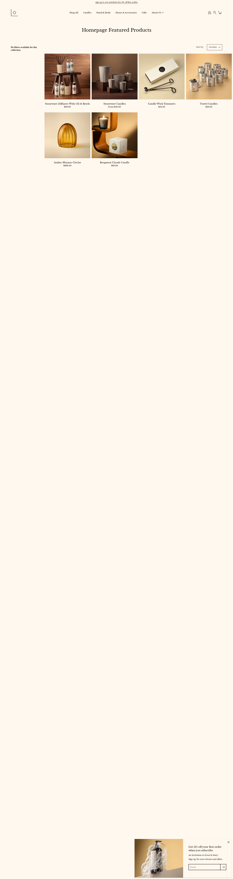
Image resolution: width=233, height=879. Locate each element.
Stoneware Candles (114, 103)
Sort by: (200, 47)
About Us (156, 12)
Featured (213, 47)
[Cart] (220, 12)
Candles (87, 12)
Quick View (67, 76)
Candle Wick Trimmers (161, 103)
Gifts (144, 12)
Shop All (73, 12)
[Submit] (223, 867)
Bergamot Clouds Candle (114, 162)
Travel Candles (209, 103)
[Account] (209, 12)
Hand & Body (103, 12)
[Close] (228, 842)
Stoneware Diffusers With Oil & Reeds (67, 103)
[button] (214, 12)
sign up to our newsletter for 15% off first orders (116, 2)
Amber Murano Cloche (67, 162)
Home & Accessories (126, 12)
